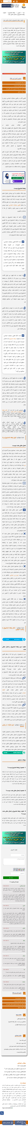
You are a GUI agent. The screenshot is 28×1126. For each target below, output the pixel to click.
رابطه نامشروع (11, 13)
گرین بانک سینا (23, 1040)
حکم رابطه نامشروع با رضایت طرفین (13, 629)
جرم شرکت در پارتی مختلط (13, 726)
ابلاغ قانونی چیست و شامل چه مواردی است (15, 1072)
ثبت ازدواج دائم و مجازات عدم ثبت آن (16, 1078)
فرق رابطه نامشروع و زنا (9, 437)
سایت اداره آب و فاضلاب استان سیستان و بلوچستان (15, 1049)
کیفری (19, 13)
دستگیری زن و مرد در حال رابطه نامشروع (17, 1022)
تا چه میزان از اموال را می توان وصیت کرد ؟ (15, 1069)
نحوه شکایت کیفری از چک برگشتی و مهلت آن (14, 1075)
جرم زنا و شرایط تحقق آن (20, 1025)
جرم (25, 465)
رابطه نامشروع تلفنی (21, 1019)
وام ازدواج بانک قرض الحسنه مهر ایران (17, 1046)
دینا (24, 13)
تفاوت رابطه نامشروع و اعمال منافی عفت (14, 14)
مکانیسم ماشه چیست (21, 1052)
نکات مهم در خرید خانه (21, 1043)
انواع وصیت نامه (21, 1066)
